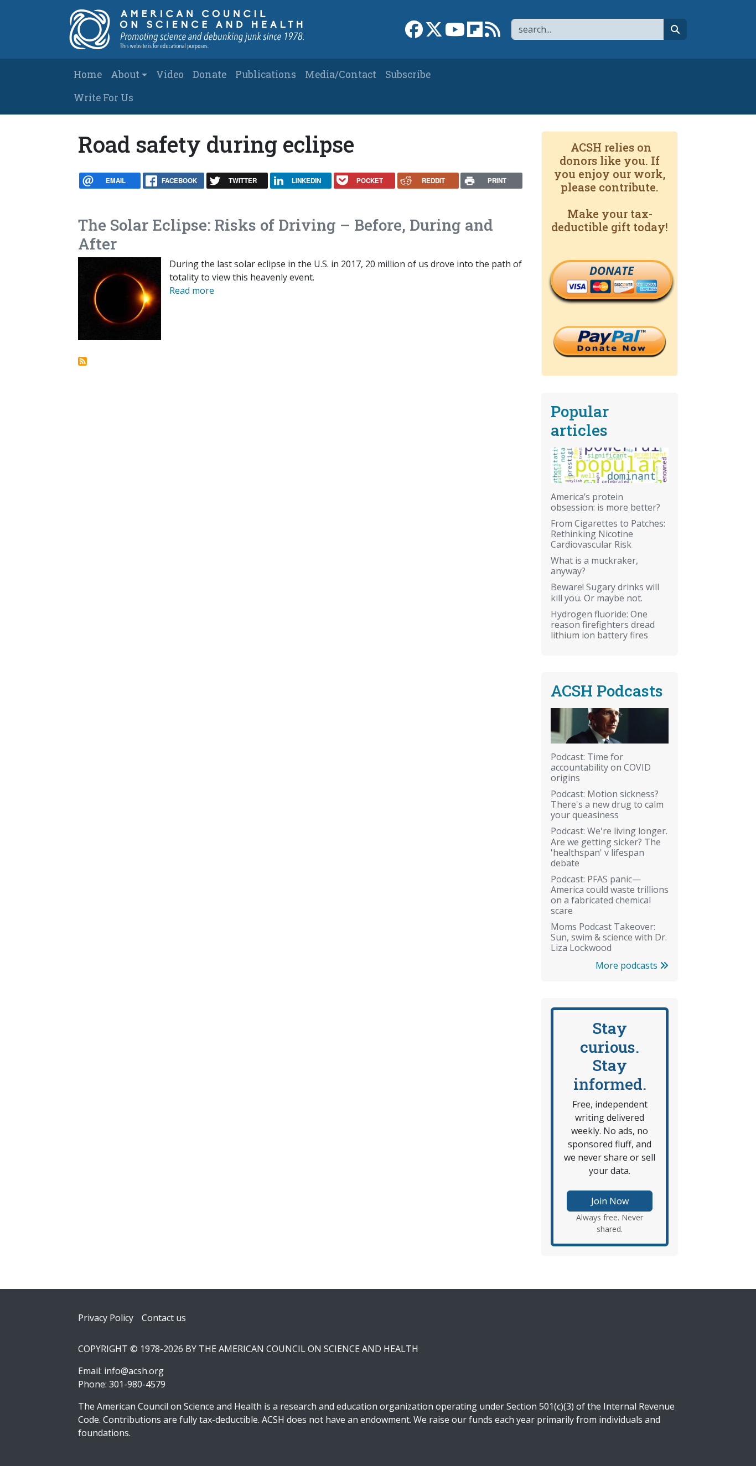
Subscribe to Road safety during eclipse (82, 361)
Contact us (164, 1318)
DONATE (611, 270)
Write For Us (103, 97)
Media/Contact (340, 74)
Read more (191, 290)
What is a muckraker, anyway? (594, 565)
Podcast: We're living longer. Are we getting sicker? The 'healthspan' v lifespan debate (609, 847)
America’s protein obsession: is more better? (605, 502)
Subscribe (408, 74)
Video (170, 74)
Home (88, 74)
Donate (209, 74)
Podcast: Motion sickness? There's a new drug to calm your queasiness (607, 804)
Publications (265, 74)
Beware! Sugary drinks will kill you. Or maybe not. (605, 592)
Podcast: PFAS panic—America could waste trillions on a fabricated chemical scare (610, 895)
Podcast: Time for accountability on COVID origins (601, 767)
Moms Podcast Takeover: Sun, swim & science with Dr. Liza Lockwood (609, 937)
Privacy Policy (105, 1318)
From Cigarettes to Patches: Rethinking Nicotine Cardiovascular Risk (608, 533)
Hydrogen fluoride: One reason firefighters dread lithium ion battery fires (603, 624)
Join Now (610, 1201)
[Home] (193, 29)
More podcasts (628, 965)
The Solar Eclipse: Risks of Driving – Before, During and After (285, 234)
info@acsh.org (134, 1371)
